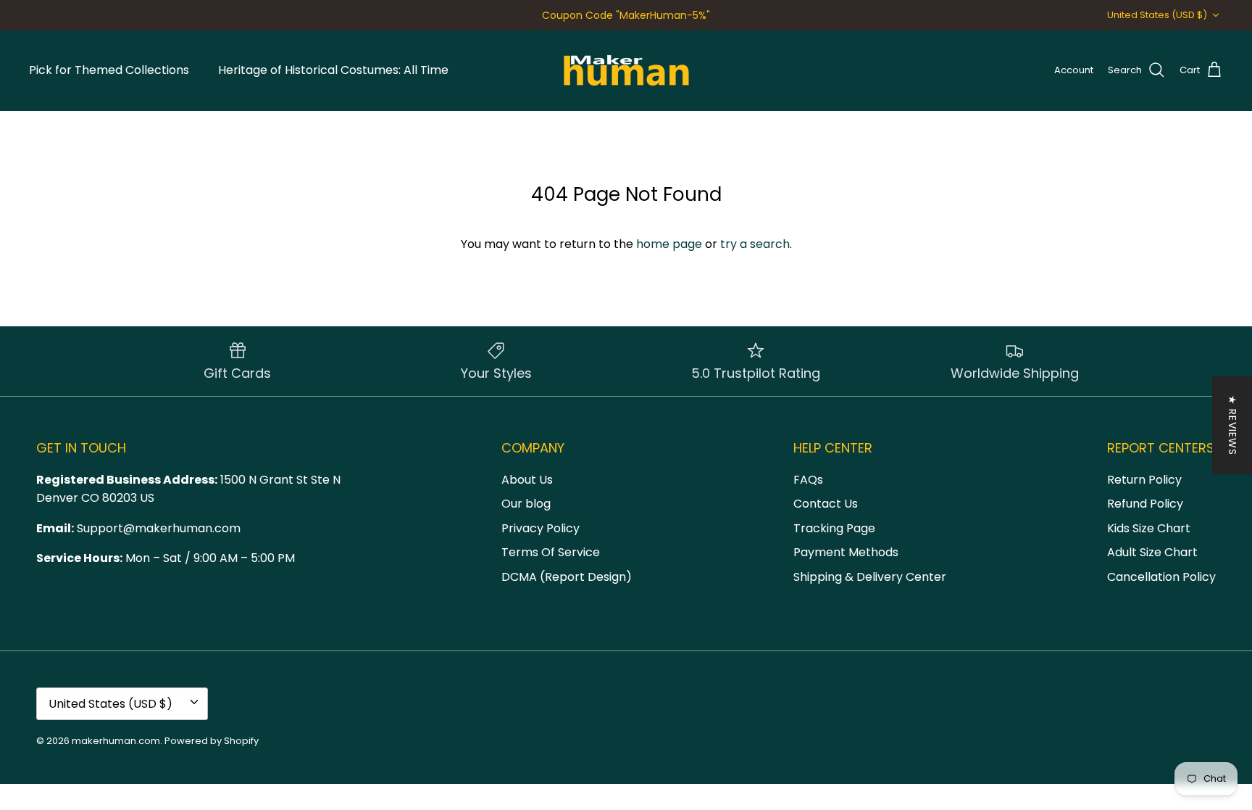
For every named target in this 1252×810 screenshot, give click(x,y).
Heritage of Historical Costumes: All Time (333, 70)
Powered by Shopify (211, 741)
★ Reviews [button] (1232, 425)
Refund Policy (1145, 503)
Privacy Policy (540, 528)
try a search (755, 244)
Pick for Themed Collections (109, 70)
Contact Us (825, 503)
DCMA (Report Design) (566, 577)
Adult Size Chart (1152, 552)
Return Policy (1144, 479)
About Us (527, 479)
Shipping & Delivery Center (869, 577)
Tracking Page (834, 528)
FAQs (808, 479)
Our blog (526, 503)
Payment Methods (845, 552)
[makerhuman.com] (626, 70)
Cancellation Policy (1161, 577)
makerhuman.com (116, 741)
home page (669, 244)
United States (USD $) (1157, 15)
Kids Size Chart (1148, 528)
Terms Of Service (550, 552)
